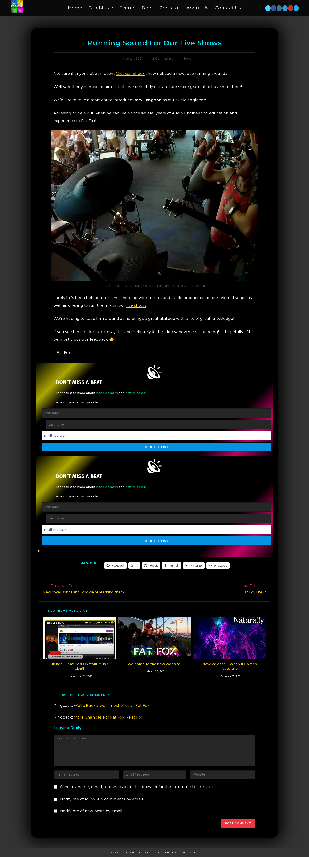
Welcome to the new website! (154, 664)
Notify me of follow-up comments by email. (102, 799)
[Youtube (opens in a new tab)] (290, 8)
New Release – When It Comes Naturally (229, 666)
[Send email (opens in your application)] (296, 8)
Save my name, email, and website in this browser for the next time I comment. (137, 787)
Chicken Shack (130, 73)
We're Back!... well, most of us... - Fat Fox (112, 705)
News (186, 58)
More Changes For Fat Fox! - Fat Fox (108, 717)
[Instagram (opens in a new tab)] (279, 8)
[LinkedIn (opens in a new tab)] (285, 8)
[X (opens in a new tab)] (268, 8)
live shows (136, 305)
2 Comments (162, 58)
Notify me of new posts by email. (91, 811)
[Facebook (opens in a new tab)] (273, 8)
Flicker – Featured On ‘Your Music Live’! (79, 666)
